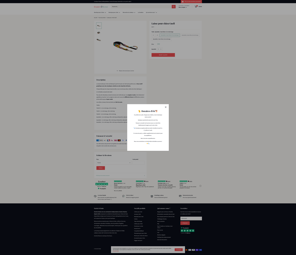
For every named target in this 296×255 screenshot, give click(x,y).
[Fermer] (165, 107)
